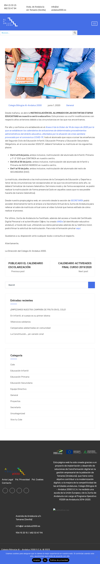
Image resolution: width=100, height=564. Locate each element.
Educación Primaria (19, 377)
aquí (78, 228)
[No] (96, 557)
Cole (12, 364)
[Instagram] (19, 490)
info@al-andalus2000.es (58, 8)
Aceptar (36, 560)
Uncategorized (17, 413)
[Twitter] (12, 490)
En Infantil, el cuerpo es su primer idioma (30, 316)
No (45, 560)
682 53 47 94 (10, 8)
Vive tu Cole (16, 419)
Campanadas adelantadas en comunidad (30, 328)
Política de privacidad (59, 560)
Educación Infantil (19, 370)
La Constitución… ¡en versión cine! (27, 334)
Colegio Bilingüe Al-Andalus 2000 (25, 105)
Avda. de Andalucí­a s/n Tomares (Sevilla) (36, 8)
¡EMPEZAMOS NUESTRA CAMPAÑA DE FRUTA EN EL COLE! (38, 309)
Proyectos (15, 401)
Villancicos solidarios (20, 322)
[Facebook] (5, 490)
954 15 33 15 (10, 5)
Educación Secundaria (21, 383)
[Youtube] (26, 490)
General (70, 105)
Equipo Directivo (18, 389)
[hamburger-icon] (94, 24)
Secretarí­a (15, 407)
